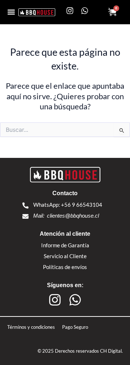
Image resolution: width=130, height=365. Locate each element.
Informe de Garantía (65, 245)
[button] (11, 12)
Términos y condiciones (31, 327)
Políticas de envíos (65, 267)
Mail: (38, 216)
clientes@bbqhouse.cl (73, 216)
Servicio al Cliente (65, 256)
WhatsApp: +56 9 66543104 (67, 204)
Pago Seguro (75, 327)
